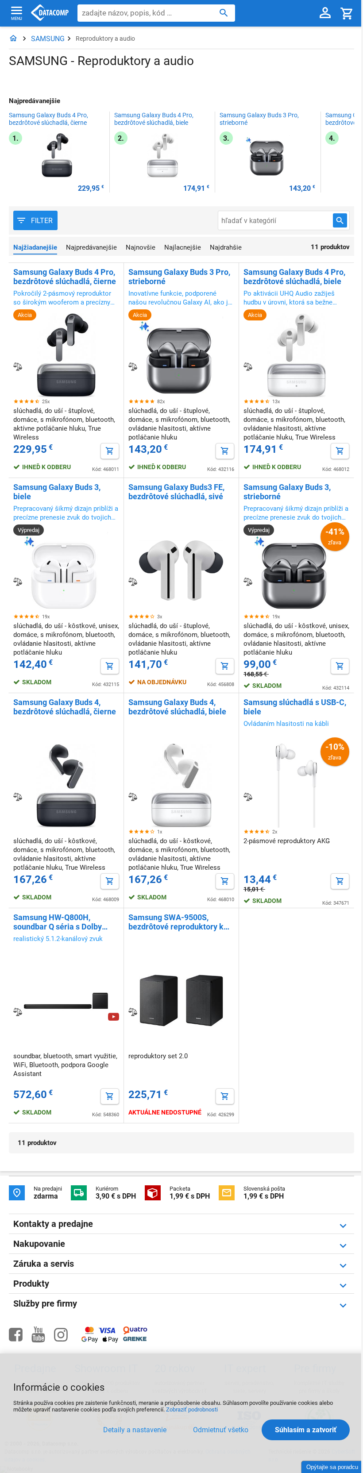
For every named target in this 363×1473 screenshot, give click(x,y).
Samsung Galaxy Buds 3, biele (56, 491)
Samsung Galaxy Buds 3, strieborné (287, 491)
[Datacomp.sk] (13, 38)
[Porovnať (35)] (247, 366)
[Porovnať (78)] (17, 366)
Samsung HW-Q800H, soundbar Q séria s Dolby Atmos (57, 922)
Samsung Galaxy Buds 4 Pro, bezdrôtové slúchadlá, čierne (48, 119)
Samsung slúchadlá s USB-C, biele (294, 707)
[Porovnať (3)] (132, 796)
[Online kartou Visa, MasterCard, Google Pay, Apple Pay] (100, 1341)
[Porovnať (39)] (132, 366)
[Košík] (347, 13)
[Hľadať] (224, 12)
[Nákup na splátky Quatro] (135, 1332)
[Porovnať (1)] (247, 796)
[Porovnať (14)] (132, 1011)
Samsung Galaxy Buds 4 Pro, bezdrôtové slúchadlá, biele (153, 119)
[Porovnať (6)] (247, 581)
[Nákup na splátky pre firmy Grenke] (135, 1339)
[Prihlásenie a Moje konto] (325, 13)
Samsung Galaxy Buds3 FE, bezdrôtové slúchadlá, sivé (176, 491)
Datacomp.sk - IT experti (50, 13)
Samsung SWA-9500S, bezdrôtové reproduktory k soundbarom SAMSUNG (176, 922)
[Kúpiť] (109, 451)
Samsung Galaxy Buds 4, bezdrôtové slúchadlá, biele (177, 707)
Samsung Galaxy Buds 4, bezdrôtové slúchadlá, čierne (64, 707)
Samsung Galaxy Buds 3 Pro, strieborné (259, 119)
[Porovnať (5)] (17, 796)
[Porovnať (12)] (17, 581)
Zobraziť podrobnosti (192, 1409)
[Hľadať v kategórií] (340, 220)
